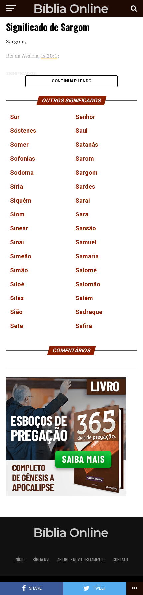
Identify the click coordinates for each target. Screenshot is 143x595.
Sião (16, 311)
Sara (81, 214)
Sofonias (22, 158)
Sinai (17, 242)
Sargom (86, 172)
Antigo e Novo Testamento (81, 559)
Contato (120, 559)
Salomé (86, 270)
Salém (84, 298)
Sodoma (22, 172)
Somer (19, 144)
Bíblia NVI (41, 559)
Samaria (87, 256)
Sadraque (88, 311)
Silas (17, 298)
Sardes (85, 186)
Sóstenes (23, 130)
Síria (16, 186)
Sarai (82, 200)
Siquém (20, 200)
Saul (81, 130)
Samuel (85, 242)
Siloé (17, 284)
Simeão (20, 256)
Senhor (85, 116)
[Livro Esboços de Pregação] (71, 437)
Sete (16, 325)
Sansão (85, 228)
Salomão (87, 284)
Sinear (19, 228)
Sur (15, 116)
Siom (17, 214)
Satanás (86, 144)
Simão (19, 270)
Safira (83, 325)
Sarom (84, 158)
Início (20, 559)
